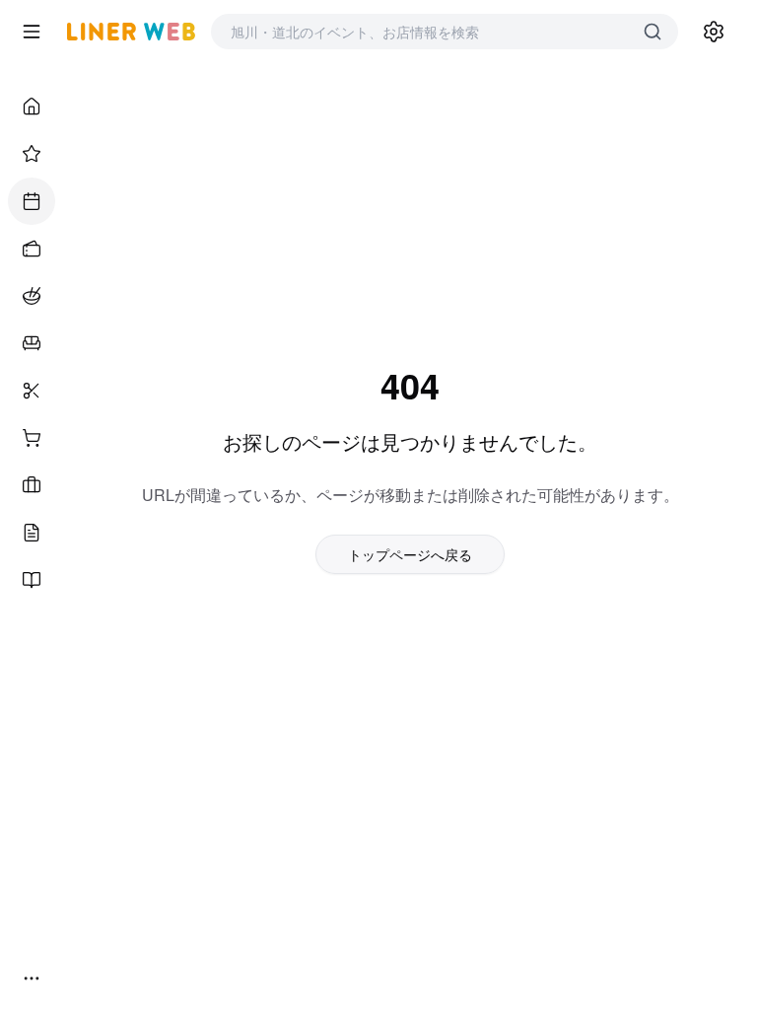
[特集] (31, 154)
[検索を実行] (652, 31)
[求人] (31, 485)
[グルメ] (31, 296)
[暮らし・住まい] (31, 343)
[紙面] (31, 580)
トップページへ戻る (410, 554)
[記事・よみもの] (31, 532)
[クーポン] (31, 248)
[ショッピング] (31, 438)
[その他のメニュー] (31, 978)
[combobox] (425, 31)
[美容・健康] (31, 390)
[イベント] (31, 201)
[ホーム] (31, 106)
